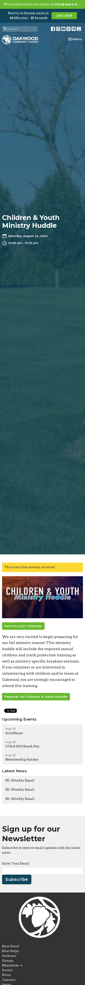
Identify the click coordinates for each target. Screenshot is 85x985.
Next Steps (10, 951)
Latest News (14, 771)
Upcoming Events (19, 719)
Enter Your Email (15, 863)
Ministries (10, 965)
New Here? (11, 946)
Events (7, 970)
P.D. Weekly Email (19, 780)
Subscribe (16, 879)
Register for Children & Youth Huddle (36, 697)
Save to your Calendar (23, 626)
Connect (8, 980)
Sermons (9, 956)
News (6, 975)
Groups (7, 961)
